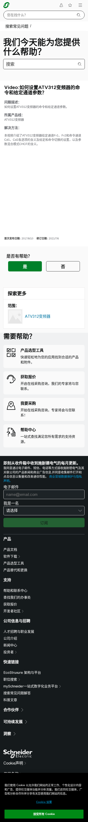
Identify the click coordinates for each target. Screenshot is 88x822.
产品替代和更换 (15, 570)
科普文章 (10, 700)
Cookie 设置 (44, 802)
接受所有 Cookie (44, 814)
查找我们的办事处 (17, 597)
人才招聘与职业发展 (18, 632)
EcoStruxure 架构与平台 (22, 673)
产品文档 (10, 550)
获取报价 (10, 604)
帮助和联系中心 (15, 591)
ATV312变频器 (37, 316)
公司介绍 (10, 638)
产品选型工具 (13, 563)
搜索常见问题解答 (17, 693)
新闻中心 (10, 645)
